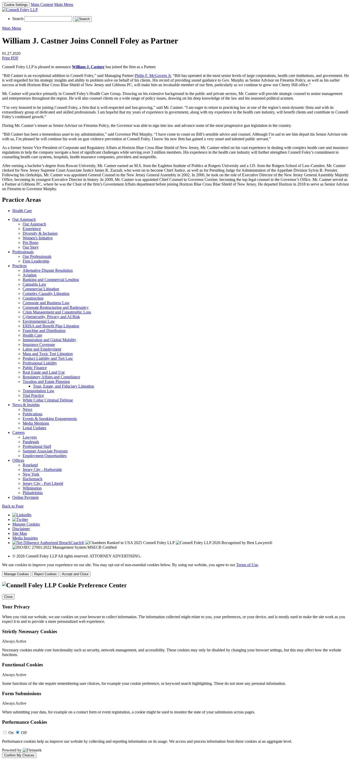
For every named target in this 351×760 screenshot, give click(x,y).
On (11, 732)
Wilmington (32, 488)
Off (24, 732)
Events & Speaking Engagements (50, 418)
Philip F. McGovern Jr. (153, 75)
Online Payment (25, 497)
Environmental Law (39, 321)
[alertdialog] (175, 670)
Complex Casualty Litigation (46, 293)
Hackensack (32, 479)
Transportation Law (38, 391)
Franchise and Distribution (44, 330)
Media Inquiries (25, 538)
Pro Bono (30, 242)
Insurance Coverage (39, 344)
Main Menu (63, 4)
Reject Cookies (45, 574)
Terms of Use (247, 565)
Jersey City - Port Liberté (43, 483)
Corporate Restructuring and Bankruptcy (56, 307)
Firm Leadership (36, 261)
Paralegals (31, 442)
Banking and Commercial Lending (51, 279)
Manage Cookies (26, 524)
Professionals (23, 252)
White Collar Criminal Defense (48, 400)
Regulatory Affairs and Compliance (51, 377)
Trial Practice (33, 395)
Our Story (31, 247)
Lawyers (30, 437)
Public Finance (35, 367)
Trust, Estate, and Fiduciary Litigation (63, 386)
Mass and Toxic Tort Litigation (48, 354)
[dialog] (175, 570)
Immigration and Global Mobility (49, 340)
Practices (19, 266)
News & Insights (26, 405)
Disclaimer (21, 529)
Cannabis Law (34, 284)
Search (17, 18)
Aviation (29, 275)
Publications (32, 414)
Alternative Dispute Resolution (48, 270)
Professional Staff (37, 446)
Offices (18, 460)
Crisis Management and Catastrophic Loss (57, 312)
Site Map (19, 533)
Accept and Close (75, 574)
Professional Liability (40, 363)
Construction (33, 298)
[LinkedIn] (21, 515)
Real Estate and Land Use (44, 372)
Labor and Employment (42, 349)
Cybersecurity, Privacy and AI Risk (51, 317)
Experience (32, 228)
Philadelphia (33, 493)
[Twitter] (20, 519)
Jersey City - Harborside (42, 469)
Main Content (42, 4)
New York (31, 474)
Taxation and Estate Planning (46, 381)
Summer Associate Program (45, 451)
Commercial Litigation (41, 289)
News (27, 409)
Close (8, 597)
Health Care (22, 210)
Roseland (30, 465)
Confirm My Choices (19, 755)
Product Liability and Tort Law (48, 358)
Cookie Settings (16, 5)
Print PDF (10, 58)
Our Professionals (37, 256)
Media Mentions (36, 423)
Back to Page (13, 506)
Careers (18, 432)
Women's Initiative (38, 238)
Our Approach (24, 219)
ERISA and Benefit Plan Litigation (51, 326)
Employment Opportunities (45, 455)
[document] (175, 670)
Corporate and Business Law (46, 303)
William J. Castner (88, 67)
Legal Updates (34, 428)
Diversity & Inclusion (40, 233)
